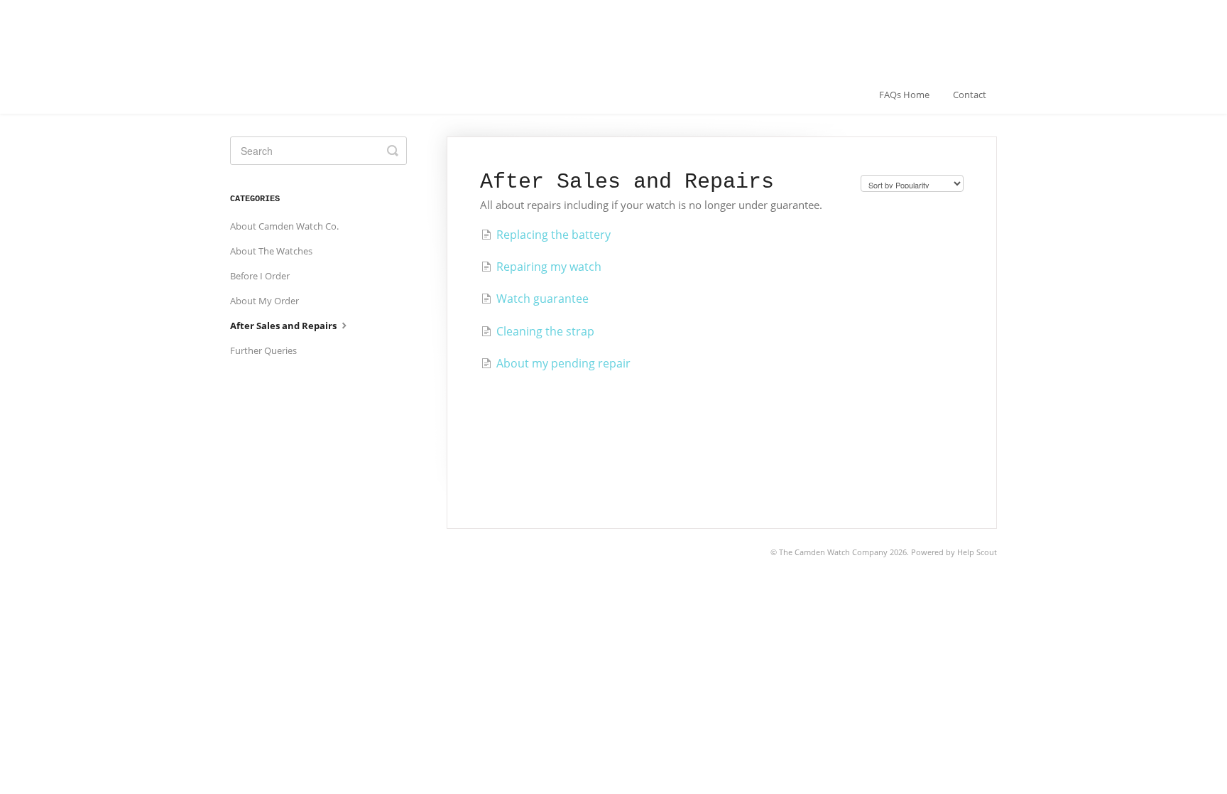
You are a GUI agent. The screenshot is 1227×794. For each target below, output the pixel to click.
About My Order (264, 300)
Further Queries (263, 350)
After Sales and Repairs (284, 325)
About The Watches (271, 251)
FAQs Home (904, 94)
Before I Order (260, 275)
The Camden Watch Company (833, 552)
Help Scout (977, 552)
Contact (969, 94)
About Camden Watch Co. (284, 226)
